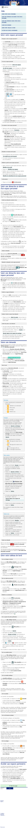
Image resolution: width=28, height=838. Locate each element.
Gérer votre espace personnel (9, 14)
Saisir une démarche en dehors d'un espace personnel (12, 17)
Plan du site (2, 827)
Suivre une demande (6, 25)
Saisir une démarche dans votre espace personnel (11, 21)
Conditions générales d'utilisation (2, 814)
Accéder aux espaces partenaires (9, 30)
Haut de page (14, 785)
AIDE (10, 788)
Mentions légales (2, 801)
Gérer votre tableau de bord (8, 27)
